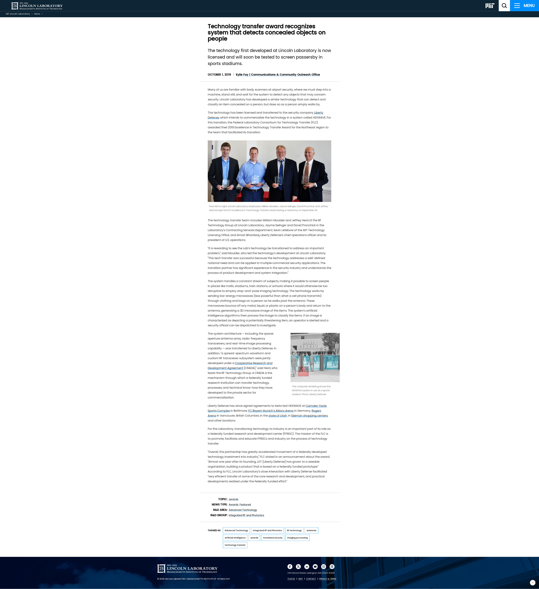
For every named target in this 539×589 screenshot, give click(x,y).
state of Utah (278, 416)
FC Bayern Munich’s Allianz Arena (271, 411)
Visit (300, 579)
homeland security (272, 537)
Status (291, 579)
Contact (311, 579)
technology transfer (235, 545)
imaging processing (297, 537)
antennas (311, 530)
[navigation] (524, 5)
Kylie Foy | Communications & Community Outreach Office (278, 75)
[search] (504, 5)
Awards (233, 504)
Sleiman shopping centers (309, 416)
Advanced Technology (243, 510)
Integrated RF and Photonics (246, 515)
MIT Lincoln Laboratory (18, 13)
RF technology (294, 530)
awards (233, 499)
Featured (245, 504)
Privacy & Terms (327, 579)
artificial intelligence (235, 537)
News (37, 13)
